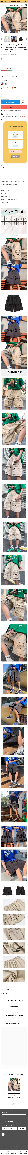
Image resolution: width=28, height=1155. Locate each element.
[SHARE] (26, 102)
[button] (22, 32)
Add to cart (10, 102)
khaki (15, 1104)
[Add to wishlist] (23, 102)
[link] (14, 1065)
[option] (14, 20)
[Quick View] (19, 1082)
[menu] (2, 5)
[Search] (6, 5)
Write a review (14, 1006)
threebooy (14, 1095)
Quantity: (3, 94)
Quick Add (14, 1092)
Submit (22, 1128)
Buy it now (14, 107)
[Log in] (22, 5)
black (13, 1104)
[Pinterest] (3, 1134)
